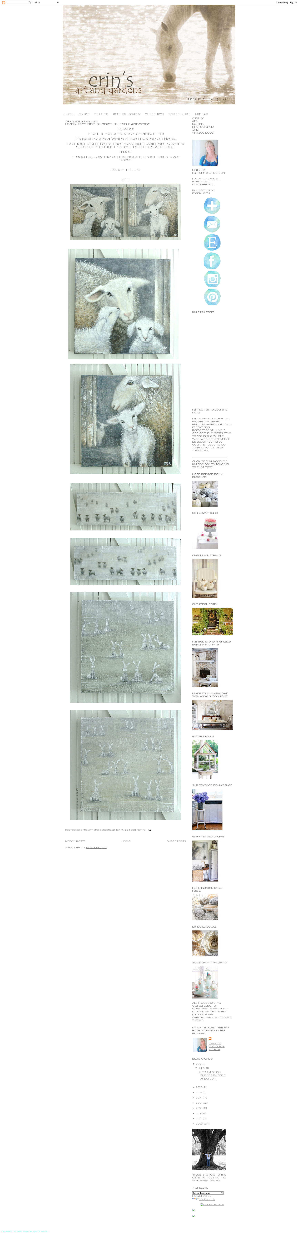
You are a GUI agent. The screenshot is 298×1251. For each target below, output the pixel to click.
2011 (199, 1113)
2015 (199, 1093)
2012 (199, 1108)
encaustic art (179, 114)
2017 (199, 1064)
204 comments (135, 830)
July (202, 1068)
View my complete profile (217, 1047)
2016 (199, 1087)
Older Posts (176, 841)
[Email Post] (149, 830)
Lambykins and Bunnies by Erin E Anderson (108, 124)
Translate (207, 1199)
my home (101, 114)
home (68, 114)
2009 (200, 1124)
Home (126, 841)
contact (201, 114)
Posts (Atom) (96, 848)
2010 (199, 1119)
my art (83, 114)
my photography (126, 114)
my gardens (154, 114)
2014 (199, 1098)
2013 (199, 1103)
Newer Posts (75, 841)
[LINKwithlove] (212, 1205)
